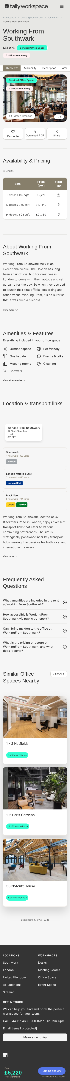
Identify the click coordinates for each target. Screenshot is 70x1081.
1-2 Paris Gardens (20, 815)
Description (49, 68)
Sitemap (9, 992)
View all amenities (12, 380)
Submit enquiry (52, 1070)
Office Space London (32, 17)
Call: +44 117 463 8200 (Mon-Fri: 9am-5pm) (34, 1021)
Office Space (47, 977)
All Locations (9, 17)
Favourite (13, 136)
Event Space (47, 985)
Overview (12, 68)
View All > (59, 673)
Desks (42, 962)
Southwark (53, 17)
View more (8, 310)
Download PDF (35, 135)
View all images (22, 115)
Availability (30, 68)
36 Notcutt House (20, 886)
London (8, 970)
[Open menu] (62, 6)
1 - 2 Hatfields (17, 743)
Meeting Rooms (49, 970)
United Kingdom (14, 977)
